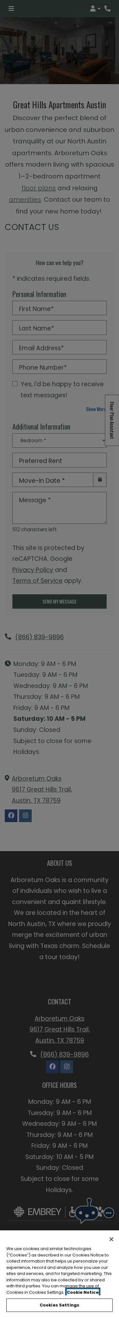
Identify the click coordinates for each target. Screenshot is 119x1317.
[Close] (111, 1239)
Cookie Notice (83, 1292)
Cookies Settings (59, 1305)
